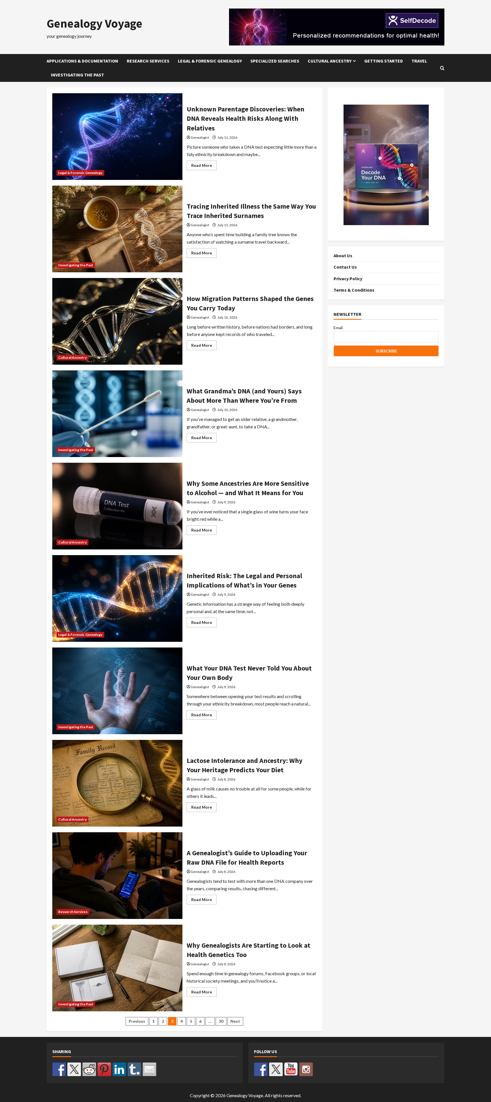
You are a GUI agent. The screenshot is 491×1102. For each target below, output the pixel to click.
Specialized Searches (274, 61)
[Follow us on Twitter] (276, 1069)
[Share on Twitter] (74, 1069)
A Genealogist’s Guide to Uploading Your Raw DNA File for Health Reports (117, 875)
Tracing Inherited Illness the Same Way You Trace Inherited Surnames (117, 229)
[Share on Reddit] (89, 1069)
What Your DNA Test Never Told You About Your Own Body (117, 690)
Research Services (148, 61)
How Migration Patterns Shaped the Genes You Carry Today (117, 321)
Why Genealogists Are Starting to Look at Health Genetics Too (117, 968)
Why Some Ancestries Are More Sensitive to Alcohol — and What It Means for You (117, 506)
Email (338, 327)
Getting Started (383, 61)
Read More (204, 166)
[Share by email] (149, 1069)
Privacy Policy (348, 278)
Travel (419, 61)
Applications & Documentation (82, 61)
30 (221, 1021)
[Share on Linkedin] (119, 1069)
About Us (343, 255)
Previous (137, 1021)
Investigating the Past (77, 75)
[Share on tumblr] (134, 1069)
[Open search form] (442, 68)
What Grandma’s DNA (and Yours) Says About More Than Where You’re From (117, 413)
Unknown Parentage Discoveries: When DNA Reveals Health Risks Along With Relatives (117, 136)
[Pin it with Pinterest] (104, 1069)
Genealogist (200, 137)
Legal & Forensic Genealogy (210, 61)
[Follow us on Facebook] (261, 1069)
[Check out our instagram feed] (306, 1069)
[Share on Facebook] (59, 1069)
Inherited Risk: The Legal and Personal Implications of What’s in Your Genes (117, 598)
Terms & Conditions (354, 290)
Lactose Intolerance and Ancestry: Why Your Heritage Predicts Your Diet (117, 783)
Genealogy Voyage (94, 23)
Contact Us (345, 267)
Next (235, 1021)
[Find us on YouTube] (291, 1069)
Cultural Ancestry (329, 61)
